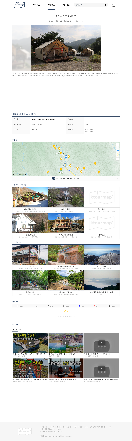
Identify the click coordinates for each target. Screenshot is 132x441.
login (113, 6)
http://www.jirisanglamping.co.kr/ (44, 119)
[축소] (117, 158)
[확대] (117, 144)
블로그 (21, 330)
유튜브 (15, 330)
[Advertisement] (66, 94)
